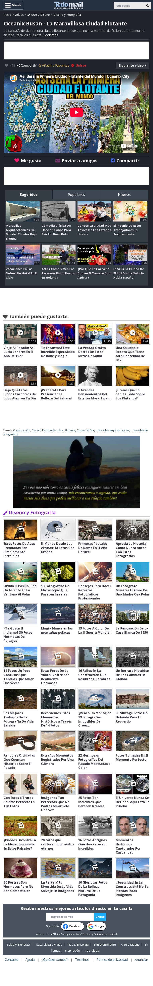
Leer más (50, 35)
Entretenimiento (105, 944)
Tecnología (92, 950)
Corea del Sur (85, 430)
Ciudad (36, 430)
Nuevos (124, 194)
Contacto (11, 959)
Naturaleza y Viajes (49, 944)
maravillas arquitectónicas (112, 430)
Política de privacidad (105, 934)
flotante (70, 430)
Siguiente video (131, 65)
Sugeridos (28, 194)
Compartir (28, 65)
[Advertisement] (76, 50)
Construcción (21, 430)
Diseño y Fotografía (67, 15)
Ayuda (30, 959)
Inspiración (72, 950)
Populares (76, 194)
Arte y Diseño (40, 15)
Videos (19, 15)
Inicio (7, 15)
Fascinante (49, 430)
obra (61, 430)
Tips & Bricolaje (78, 944)
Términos (86, 934)
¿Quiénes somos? (55, 959)
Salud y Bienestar (19, 944)
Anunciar (141, 959)
